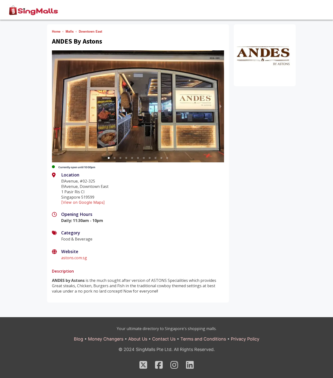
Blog (78, 338)
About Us (137, 338)
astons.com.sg (74, 257)
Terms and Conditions (203, 338)
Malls (70, 31)
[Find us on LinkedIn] (190, 366)
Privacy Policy (245, 338)
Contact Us (164, 338)
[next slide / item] (220, 106)
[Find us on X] (143, 366)
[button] (109, 158)
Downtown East (90, 31)
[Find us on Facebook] (159, 366)
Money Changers (105, 338)
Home (56, 31)
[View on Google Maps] (83, 202)
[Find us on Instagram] (174, 366)
